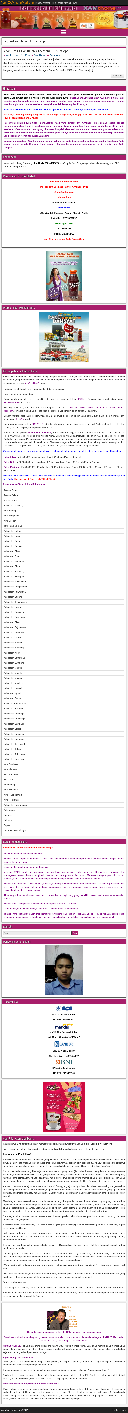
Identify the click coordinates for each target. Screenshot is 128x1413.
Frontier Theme (119, 1410)
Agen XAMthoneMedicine (17, 3)
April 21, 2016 (23, 55)
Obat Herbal (40, 55)
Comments (55, 55)
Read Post (117, 75)
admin (9, 55)
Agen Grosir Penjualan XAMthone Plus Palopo (36, 51)
